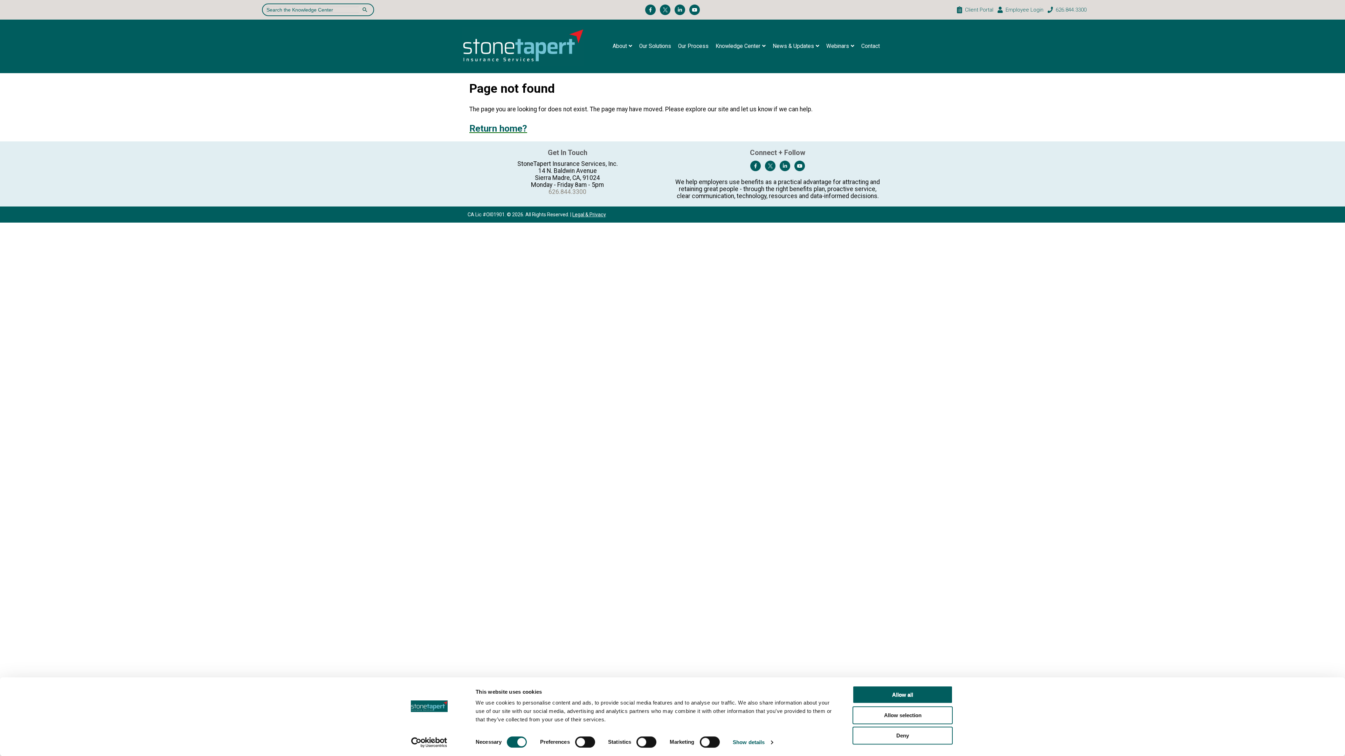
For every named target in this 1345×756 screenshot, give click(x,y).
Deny (902, 735)
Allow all (902, 695)
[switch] (585, 742)
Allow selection (903, 715)
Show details (749, 742)
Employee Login (1024, 10)
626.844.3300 (1071, 10)
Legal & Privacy (589, 214)
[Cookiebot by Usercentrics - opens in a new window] (429, 742)
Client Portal (979, 10)
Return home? (498, 128)
